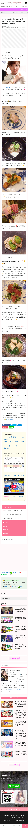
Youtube (12, 692)
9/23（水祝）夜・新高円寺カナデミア (12, 514)
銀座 (7, 27)
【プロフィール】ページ (14, 689)
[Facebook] (6, 425)
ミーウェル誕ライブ (7, 87)
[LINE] (11, 427)
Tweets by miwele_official (7, 539)
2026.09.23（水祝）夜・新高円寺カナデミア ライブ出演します (20, 637)
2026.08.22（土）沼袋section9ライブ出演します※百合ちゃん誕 (20, 609)
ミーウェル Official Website (18, 820)
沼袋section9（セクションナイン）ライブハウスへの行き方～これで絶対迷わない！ (20, 629)
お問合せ (6, 533)
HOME (3, 12)
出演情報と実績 (4, 6)
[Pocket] (5, 427)
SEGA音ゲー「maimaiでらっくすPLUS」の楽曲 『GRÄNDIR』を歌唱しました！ (21, 754)
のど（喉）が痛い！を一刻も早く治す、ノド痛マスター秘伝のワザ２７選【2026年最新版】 (20, 704)
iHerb (21, 586)
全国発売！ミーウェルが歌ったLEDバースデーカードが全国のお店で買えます (20, 745)
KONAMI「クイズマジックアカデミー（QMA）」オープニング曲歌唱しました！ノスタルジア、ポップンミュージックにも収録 (21, 734)
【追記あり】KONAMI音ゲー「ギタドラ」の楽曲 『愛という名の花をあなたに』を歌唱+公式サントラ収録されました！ (21, 714)
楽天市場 (13, 586)
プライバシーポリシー (11, 817)
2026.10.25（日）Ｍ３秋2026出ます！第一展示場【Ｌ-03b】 (20, 619)
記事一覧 (24, 6)
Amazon (6, 586)
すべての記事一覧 (14, 658)
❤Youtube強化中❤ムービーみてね (11, 518)
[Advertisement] (14, 38)
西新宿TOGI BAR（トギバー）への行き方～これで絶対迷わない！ (21, 646)
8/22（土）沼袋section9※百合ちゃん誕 (13, 510)
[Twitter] (13, 425)
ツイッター (5, 692)
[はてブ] (19, 425)
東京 (22, 12)
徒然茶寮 (8, 419)
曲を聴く (11, 6)
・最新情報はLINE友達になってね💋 (11, 572)
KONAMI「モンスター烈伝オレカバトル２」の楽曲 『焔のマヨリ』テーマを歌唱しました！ (20, 723)
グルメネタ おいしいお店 (13, 12)
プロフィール (18, 6)
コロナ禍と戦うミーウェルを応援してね (14, 475)
